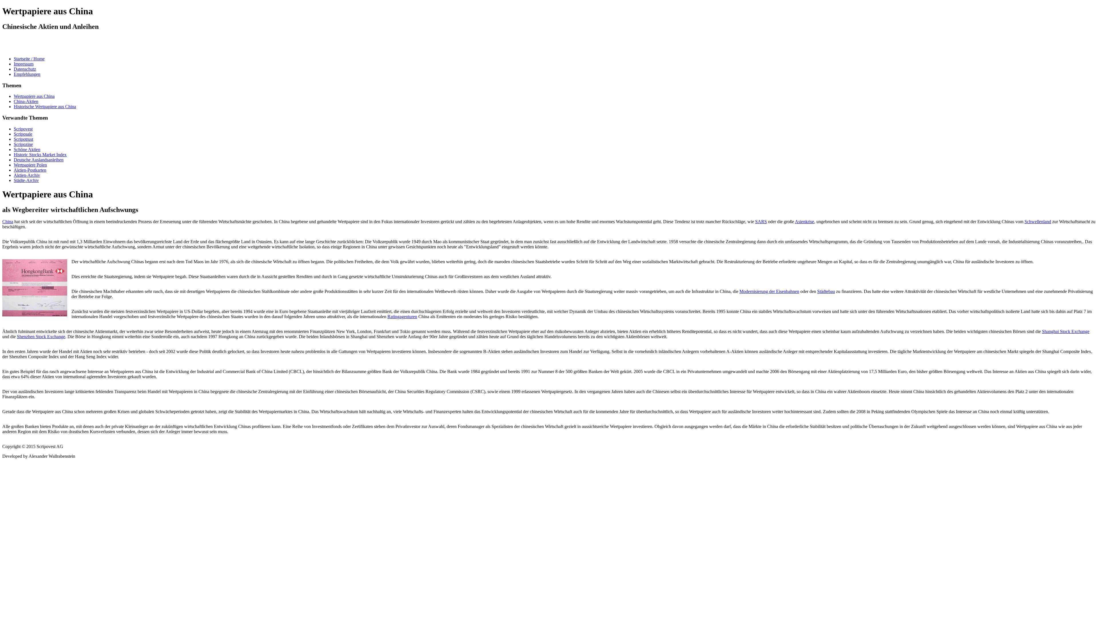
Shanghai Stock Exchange (1065, 331)
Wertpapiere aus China (34, 96)
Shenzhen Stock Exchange (41, 336)
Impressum (23, 64)
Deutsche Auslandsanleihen (38, 159)
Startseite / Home (29, 58)
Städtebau (826, 291)
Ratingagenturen (402, 316)
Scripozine (23, 144)
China (7, 221)
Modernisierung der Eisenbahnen (769, 291)
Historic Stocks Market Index (40, 154)
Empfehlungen (27, 74)
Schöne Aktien (27, 149)
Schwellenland (1038, 221)
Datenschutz (25, 69)
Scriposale (23, 134)
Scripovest (23, 128)
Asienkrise (804, 221)
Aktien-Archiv (27, 175)
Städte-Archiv (26, 180)
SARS (761, 221)
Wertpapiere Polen (30, 165)
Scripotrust (23, 139)
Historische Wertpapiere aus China (45, 106)
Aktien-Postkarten (30, 170)
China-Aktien (26, 101)
